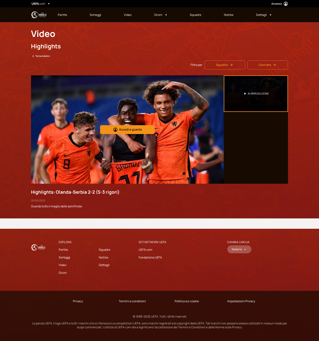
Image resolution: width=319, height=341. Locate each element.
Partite (63, 250)
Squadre (104, 250)
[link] (62, 14)
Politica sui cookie (187, 301)
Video (62, 265)
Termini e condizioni (132, 301)
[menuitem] (69, 14)
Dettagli (104, 265)
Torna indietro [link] (42, 56)
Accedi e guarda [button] (130, 129)
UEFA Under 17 (39, 14)
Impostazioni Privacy (241, 301)
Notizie (103, 257)
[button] (160, 14)
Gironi (63, 273)
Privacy (78, 301)
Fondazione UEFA (150, 257)
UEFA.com (145, 250)
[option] (256, 93)
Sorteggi (64, 257)
